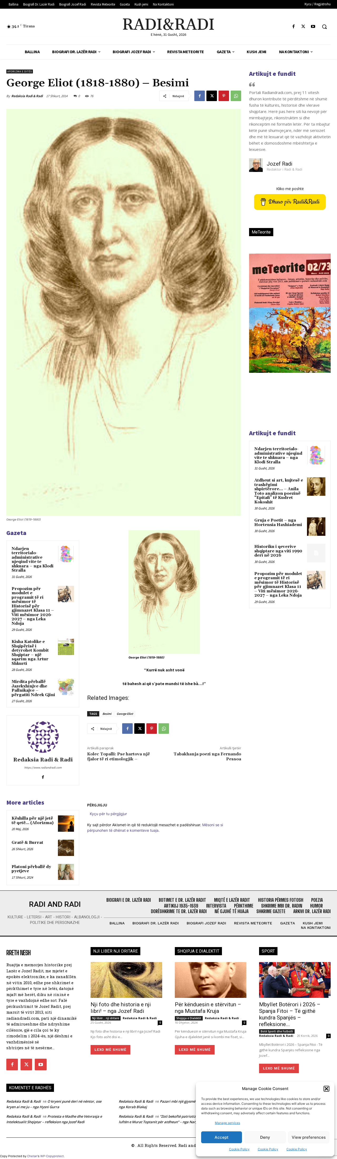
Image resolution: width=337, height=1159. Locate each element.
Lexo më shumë (110, 1050)
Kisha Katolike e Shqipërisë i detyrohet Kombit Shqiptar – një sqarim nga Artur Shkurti (30, 652)
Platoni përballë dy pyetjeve (31, 869)
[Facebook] (293, 26)
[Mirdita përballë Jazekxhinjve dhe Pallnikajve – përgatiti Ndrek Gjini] (66, 687)
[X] (303, 26)
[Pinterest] (224, 96)
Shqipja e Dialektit (188, 1018)
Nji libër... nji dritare (105, 1018)
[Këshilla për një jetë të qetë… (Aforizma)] (66, 823)
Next (320, 322)
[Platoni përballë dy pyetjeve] (66, 872)
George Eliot (125, 714)
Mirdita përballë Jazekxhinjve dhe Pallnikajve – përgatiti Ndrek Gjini (33, 688)
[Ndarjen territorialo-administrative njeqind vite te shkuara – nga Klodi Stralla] (66, 554)
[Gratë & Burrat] (66, 848)
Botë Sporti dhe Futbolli (277, 1031)
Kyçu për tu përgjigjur (108, 813)
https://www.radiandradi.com (43, 767)
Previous (257, 322)
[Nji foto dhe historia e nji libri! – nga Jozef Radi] (126, 980)
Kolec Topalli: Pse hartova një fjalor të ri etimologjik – (118, 756)
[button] (326, 1088)
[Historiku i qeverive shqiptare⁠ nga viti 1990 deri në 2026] (316, 553)
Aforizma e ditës (19, 71)
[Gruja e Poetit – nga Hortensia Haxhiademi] (316, 526)
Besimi (106, 714)
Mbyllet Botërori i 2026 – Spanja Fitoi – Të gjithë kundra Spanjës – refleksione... (289, 1014)
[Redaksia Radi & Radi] (43, 737)
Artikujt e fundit (272, 74)
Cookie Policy (239, 1149)
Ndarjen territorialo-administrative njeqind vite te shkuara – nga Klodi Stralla (32, 559)
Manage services (227, 1123)
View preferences (309, 1137)
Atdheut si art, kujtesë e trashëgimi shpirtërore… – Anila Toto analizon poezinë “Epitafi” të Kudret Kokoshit (278, 491)
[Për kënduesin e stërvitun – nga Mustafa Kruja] (210, 980)
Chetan (32, 1156)
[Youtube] (313, 26)
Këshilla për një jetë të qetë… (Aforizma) (32, 820)
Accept (222, 1137)
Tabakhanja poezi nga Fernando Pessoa (207, 756)
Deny (265, 1137)
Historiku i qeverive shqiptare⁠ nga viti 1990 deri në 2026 (278, 551)
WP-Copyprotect (52, 1156)
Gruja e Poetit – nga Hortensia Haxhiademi (278, 522)
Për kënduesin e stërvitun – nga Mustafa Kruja (208, 1007)
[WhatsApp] (236, 96)
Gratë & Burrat (27, 842)
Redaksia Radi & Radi (27, 96)
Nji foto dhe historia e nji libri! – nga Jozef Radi (121, 1007)
